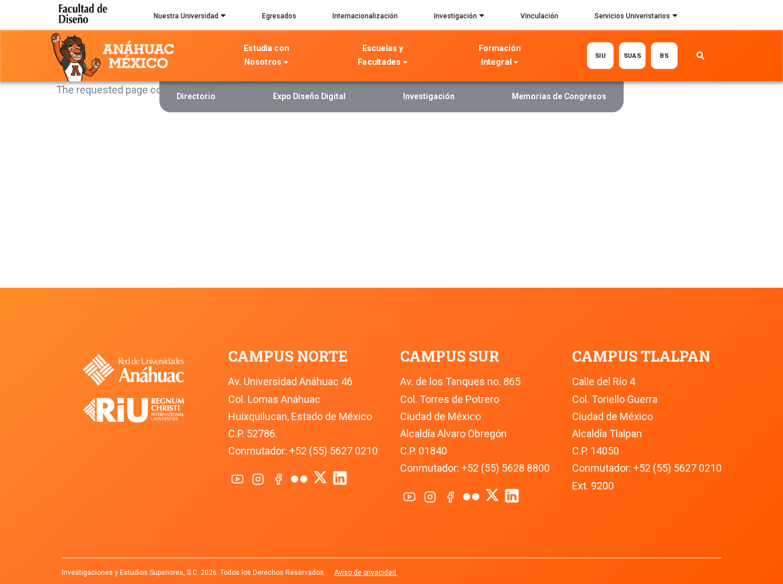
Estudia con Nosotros (266, 55)
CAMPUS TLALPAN (641, 356)
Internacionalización (365, 16)
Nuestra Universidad (186, 16)
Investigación (455, 16)
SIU (600, 55)
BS (664, 55)
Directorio (196, 96)
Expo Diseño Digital (309, 96)
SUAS (632, 55)
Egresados (279, 16)
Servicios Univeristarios (632, 16)
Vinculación (539, 16)
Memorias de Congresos (559, 96)
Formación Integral (499, 55)
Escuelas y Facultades (381, 55)
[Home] (115, 56)
